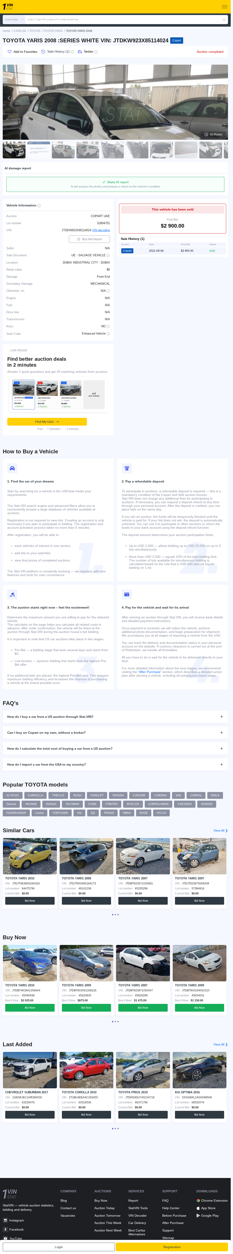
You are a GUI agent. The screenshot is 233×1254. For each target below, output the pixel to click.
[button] (14, 19)
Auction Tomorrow (107, 1215)
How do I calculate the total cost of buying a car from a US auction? (60, 748)
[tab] (112, 914)
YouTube (15, 1238)
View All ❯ (220, 830)
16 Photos (216, 134)
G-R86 (92, 804)
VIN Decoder (137, 1215)
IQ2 (93, 813)
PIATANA (118, 795)
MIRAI (127, 813)
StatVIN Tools (138, 1208)
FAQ (165, 1200)
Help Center (171, 1208)
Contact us (68, 1208)
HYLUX (161, 813)
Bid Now (30, 900)
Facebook (16, 1229)
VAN (178, 795)
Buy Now (100, 1200)
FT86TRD (112, 804)
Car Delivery (137, 1223)
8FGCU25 (133, 804)
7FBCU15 (58, 795)
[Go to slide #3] (63, 150)
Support (168, 1230)
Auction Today (104, 1208)
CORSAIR (139, 795)
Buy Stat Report (92, 239)
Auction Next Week (108, 1230)
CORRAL (196, 795)
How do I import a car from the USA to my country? (46, 764)
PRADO (109, 813)
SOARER (207, 804)
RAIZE (144, 813)
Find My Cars (44, 422)
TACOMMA (72, 804)
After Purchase (173, 1223)
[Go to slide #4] (87, 150)
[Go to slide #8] (186, 150)
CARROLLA (35, 795)
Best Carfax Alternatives (136, 1232)
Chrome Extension (214, 1200)
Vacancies (68, 1215)
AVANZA (51, 804)
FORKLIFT (97, 795)
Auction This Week (107, 1223)
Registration (172, 1247)
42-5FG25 (12, 795)
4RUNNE (31, 804)
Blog (64, 1200)
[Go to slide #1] (14, 150)
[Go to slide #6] (137, 150)
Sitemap (168, 1238)
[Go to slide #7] (161, 150)
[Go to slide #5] (112, 150)
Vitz (79, 813)
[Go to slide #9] (210, 150)
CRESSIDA (185, 804)
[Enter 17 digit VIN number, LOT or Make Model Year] (224, 19)
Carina (39, 813)
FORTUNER (60, 813)
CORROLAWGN (158, 804)
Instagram (16, 1220)
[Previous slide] (9, 98)
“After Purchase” (150, 672)
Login (59, 1247)
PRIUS (215, 795)
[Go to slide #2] (38, 150)
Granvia (11, 804)
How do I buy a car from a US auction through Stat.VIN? (50, 716)
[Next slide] (222, 98)
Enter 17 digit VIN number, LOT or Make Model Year (53, 19)
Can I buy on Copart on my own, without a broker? (46, 732)
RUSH (77, 795)
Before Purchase (174, 1215)
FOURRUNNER (16, 813)
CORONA (160, 795)
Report (133, 1200)
